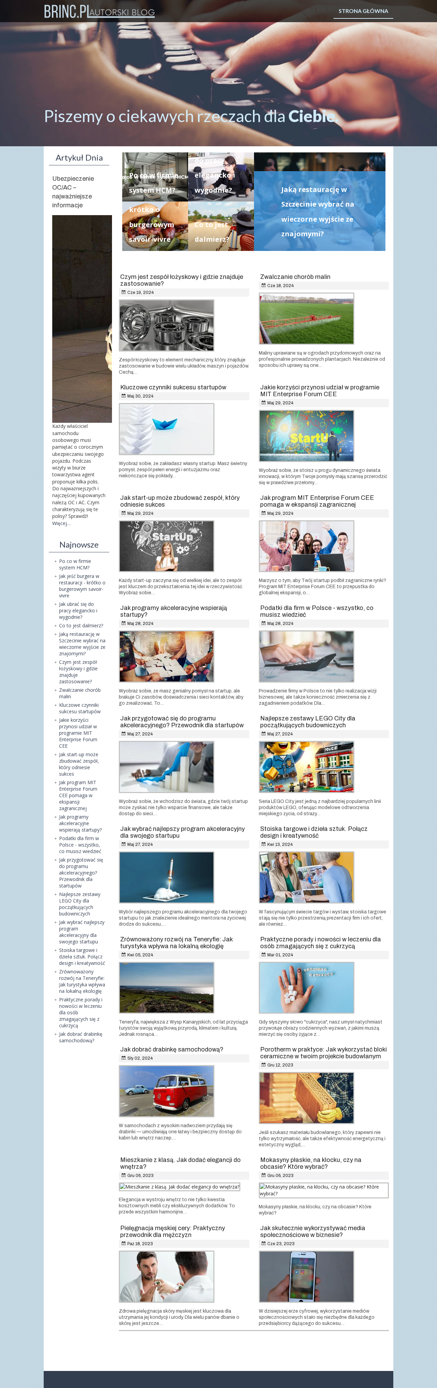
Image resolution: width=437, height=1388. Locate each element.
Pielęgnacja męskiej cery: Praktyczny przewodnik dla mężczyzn (172, 1231)
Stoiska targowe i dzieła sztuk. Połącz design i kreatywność (314, 832)
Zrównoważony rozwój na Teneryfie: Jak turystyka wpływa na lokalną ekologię (176, 943)
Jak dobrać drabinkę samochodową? (171, 1049)
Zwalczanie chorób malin (295, 276)
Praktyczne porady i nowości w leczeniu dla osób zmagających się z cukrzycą (320, 943)
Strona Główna (363, 11)
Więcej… (61, 523)
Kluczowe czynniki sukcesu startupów (173, 387)
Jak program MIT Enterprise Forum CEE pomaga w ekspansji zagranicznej (317, 501)
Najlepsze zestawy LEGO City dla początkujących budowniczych (307, 722)
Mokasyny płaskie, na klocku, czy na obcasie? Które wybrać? (311, 1163)
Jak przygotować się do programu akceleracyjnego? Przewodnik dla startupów (182, 722)
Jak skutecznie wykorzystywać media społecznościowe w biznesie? (312, 1231)
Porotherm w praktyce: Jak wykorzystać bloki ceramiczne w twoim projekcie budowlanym (323, 1053)
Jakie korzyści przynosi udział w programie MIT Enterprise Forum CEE (319, 391)
